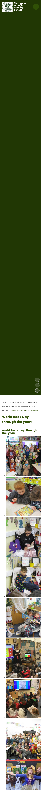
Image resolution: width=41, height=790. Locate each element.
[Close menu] (36, 7)
